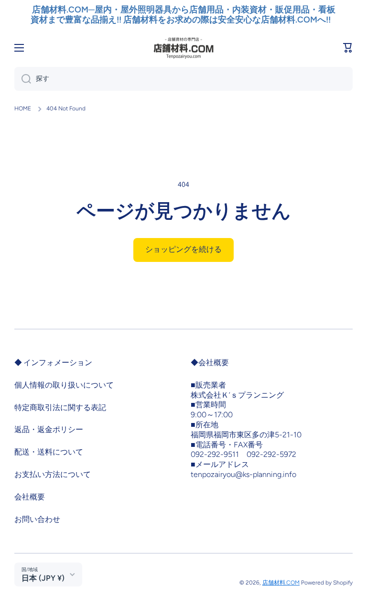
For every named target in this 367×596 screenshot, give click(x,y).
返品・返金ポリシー (48, 429)
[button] (348, 48)
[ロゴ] (183, 48)
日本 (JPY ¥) (43, 578)
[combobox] (183, 79)
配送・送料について (48, 451)
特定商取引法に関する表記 (60, 407)
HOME (22, 108)
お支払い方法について (52, 474)
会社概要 (29, 496)
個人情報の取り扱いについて (64, 385)
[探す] (22, 79)
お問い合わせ (37, 519)
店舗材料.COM (281, 582)
